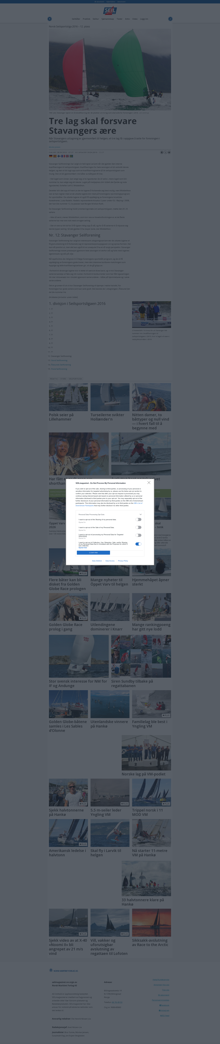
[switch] (138, 519)
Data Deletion (97, 561)
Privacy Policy (123, 561)
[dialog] (110, 522)
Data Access (110, 561)
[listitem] (110, 514)
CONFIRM (93, 553)
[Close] (149, 483)
